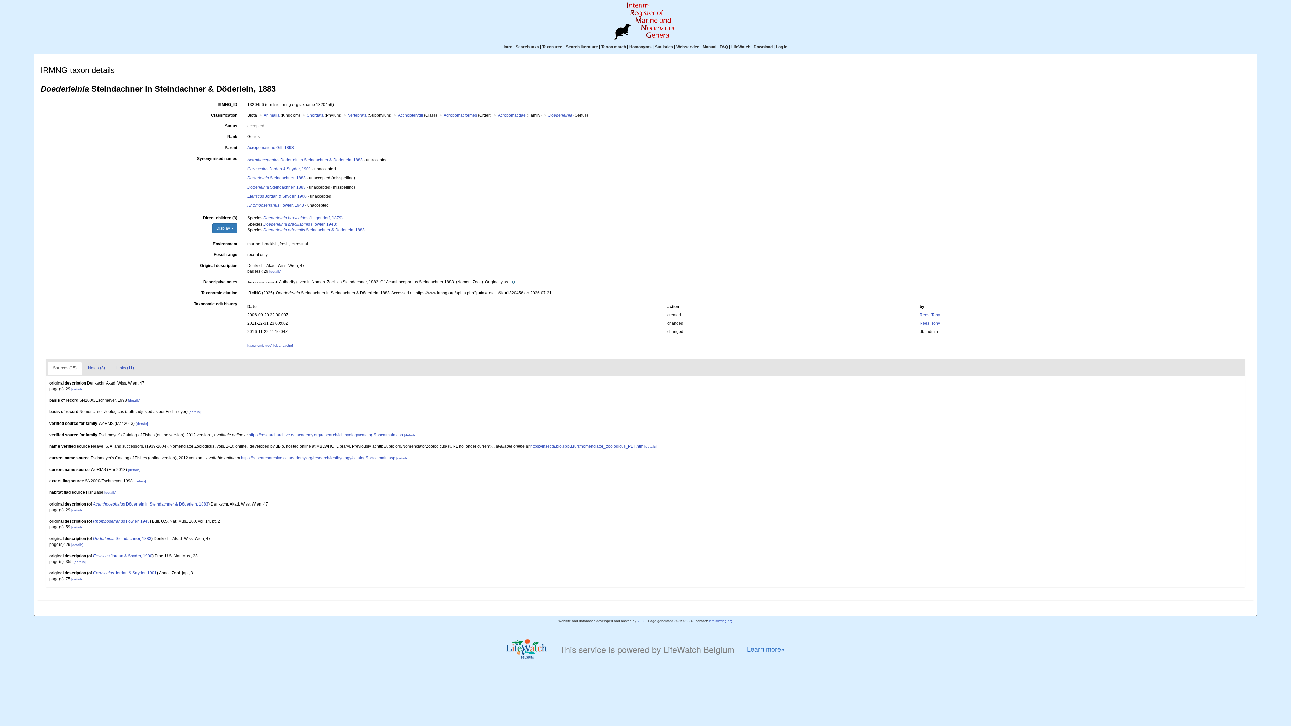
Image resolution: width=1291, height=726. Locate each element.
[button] (381, 282)
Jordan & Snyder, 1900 (277, 196)
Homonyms (640, 47)
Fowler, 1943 (275, 205)
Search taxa (527, 47)
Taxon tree (552, 47)
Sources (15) (65, 368)
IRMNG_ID (227, 104)
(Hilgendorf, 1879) (303, 218)
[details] (275, 271)
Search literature (582, 47)
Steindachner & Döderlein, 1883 (314, 230)
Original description (218, 265)
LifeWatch (740, 47)
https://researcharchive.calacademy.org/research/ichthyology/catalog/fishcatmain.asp (326, 435)
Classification (224, 115)
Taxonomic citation (219, 293)
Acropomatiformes (460, 115)
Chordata (315, 115)
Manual (709, 47)
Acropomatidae (512, 115)
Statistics (664, 47)
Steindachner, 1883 (276, 178)
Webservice (687, 47)
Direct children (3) (220, 218)
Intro (508, 47)
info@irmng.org (721, 621)
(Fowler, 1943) (300, 224)
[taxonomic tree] (260, 345)
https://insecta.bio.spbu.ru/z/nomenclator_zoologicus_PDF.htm (586, 446)
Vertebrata (357, 115)
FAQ (724, 47)
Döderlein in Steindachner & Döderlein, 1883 (305, 160)
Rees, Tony (930, 315)
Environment (225, 244)
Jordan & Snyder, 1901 (279, 169)
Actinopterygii (410, 115)
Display (223, 228)
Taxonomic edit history (215, 303)
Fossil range (225, 254)
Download (763, 47)
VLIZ (641, 621)
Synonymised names (217, 158)
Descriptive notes (220, 282)
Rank (232, 136)
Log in (781, 47)
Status (231, 126)
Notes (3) (96, 368)
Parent (231, 147)
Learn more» (766, 649)
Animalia (272, 115)
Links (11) (125, 368)
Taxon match (613, 47)
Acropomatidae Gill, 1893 (270, 147)
